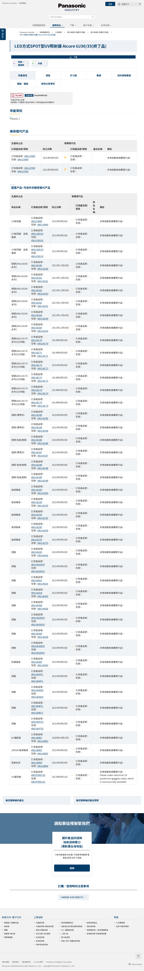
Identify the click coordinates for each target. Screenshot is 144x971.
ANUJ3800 (36, 221)
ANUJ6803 (36, 750)
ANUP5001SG (38, 775)
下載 (72, 25)
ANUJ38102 (37, 233)
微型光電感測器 (42, 930)
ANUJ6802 (36, 737)
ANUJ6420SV (38, 564)
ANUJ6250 (36, 527)
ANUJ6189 (36, 477)
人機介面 (64, 933)
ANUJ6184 (36, 427)
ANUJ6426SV (38, 617)
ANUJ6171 (36, 352)
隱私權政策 (26, 962)
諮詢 (110, 4)
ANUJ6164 (36, 315)
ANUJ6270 (36, 539)
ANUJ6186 (36, 440)
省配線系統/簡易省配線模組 (71, 926)
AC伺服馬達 (120, 922)
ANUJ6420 (36, 552)
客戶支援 (87, 25)
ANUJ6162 (36, 290)
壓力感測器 (65, 937)
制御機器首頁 (39, 25)
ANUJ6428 (36, 633)
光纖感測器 (40, 922)
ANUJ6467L (37, 706)
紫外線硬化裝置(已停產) (76, 32)
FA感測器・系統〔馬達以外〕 (72, 897)
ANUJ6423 (36, 580)
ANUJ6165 (36, 327)
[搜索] (92, 17)
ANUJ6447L (37, 674)
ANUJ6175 (36, 402)
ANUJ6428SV (38, 646)
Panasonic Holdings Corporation (59, 962)
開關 (6, 930)
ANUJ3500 (29, 168)
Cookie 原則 (38, 962)
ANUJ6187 (36, 452)
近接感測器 (40, 941)
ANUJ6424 (36, 592)
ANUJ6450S (37, 690)
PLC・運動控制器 (67, 930)
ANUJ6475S (37, 721)
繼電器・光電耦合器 (11, 922)
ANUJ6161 (36, 277)
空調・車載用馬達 (122, 926)
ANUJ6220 (36, 502)
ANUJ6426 (36, 605)
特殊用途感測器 (42, 944)
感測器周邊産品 (67, 922)
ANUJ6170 (36, 340)
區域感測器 (40, 937)
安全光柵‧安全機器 (43, 933)
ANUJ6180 (36, 415)
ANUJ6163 (36, 302)
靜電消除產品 (92, 922)
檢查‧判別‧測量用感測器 (70, 941)
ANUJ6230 (36, 514)
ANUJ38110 (37, 249)
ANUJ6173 (36, 377)
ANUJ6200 (36, 489)
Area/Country (137, 964)
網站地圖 (5, 962)
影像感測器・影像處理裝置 (96, 933)
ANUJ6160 (36, 265)
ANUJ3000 (29, 156)
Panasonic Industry (27, 32)
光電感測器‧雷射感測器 (45, 926)
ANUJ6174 (36, 390)
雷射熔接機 (91, 926)
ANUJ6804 (36, 762)
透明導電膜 (8, 937)
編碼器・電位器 (9, 933)
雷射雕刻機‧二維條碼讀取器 (97, 930)
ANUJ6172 (36, 365)
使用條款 (15, 962)
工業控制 (58, 32)
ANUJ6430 (36, 662)
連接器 (6, 926)
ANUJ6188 (36, 464)
